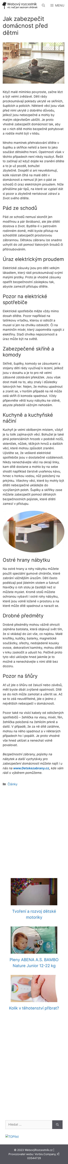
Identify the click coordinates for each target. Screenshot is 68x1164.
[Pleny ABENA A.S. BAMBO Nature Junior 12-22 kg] (34, 951)
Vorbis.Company (45, 1154)
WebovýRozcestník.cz (39, 1150)
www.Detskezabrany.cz (31, 768)
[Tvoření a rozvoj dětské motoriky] (34, 903)
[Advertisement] (34, 830)
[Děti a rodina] (20, 5)
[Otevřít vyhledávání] (43, 5)
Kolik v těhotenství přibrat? (34, 1008)
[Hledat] (57, 1124)
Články (12, 784)
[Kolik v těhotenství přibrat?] (34, 999)
